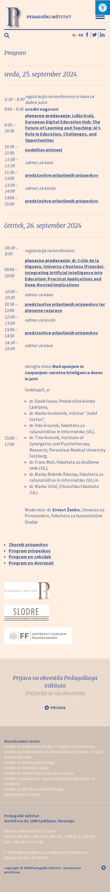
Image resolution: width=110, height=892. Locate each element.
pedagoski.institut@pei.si (67, 852)
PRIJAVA (57, 707)
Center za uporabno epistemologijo (34, 788)
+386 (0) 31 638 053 (80, 836)
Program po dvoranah (31, 563)
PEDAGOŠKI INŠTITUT (48, 16)
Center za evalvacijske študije (29, 762)
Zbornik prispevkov (28, 544)
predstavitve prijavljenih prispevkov (61, 175)
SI (74, 35)
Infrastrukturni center (22, 794)
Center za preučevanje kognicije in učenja (39, 773)
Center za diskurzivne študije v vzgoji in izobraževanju (49, 746)
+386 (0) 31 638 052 (46, 836)
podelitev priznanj (43, 149)
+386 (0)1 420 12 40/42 (37, 831)
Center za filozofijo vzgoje (26, 767)
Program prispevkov (29, 550)
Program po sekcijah (30, 556)
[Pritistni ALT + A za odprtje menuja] (102, 7)
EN (81, 35)
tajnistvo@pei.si (30, 852)
